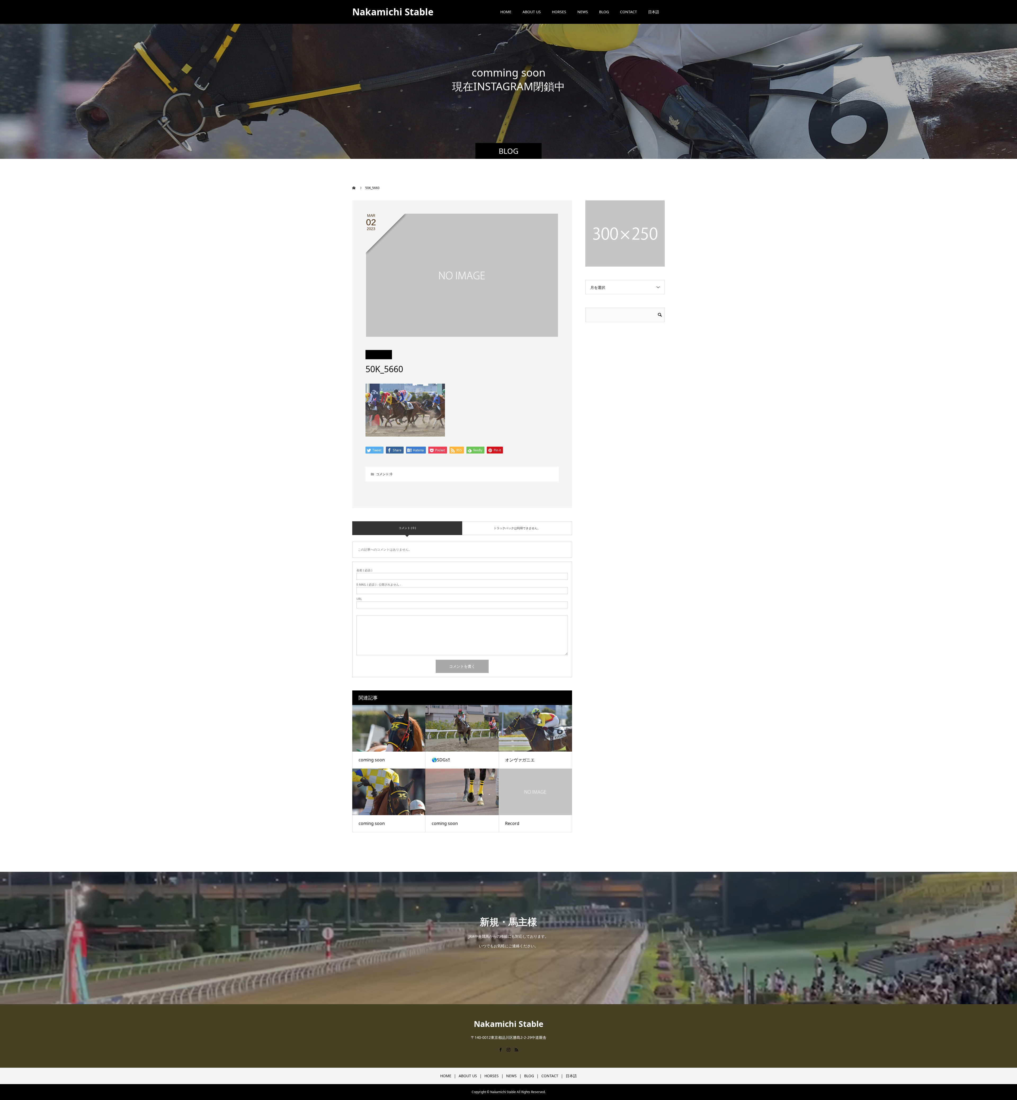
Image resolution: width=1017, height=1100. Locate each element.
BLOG (604, 11)
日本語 (653, 11)
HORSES (559, 11)
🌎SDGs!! (441, 760)
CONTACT (628, 11)
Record (512, 823)
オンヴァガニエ (520, 760)
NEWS (582, 11)
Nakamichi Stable (393, 12)
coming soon (372, 760)
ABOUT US (532, 11)
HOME (505, 11)
